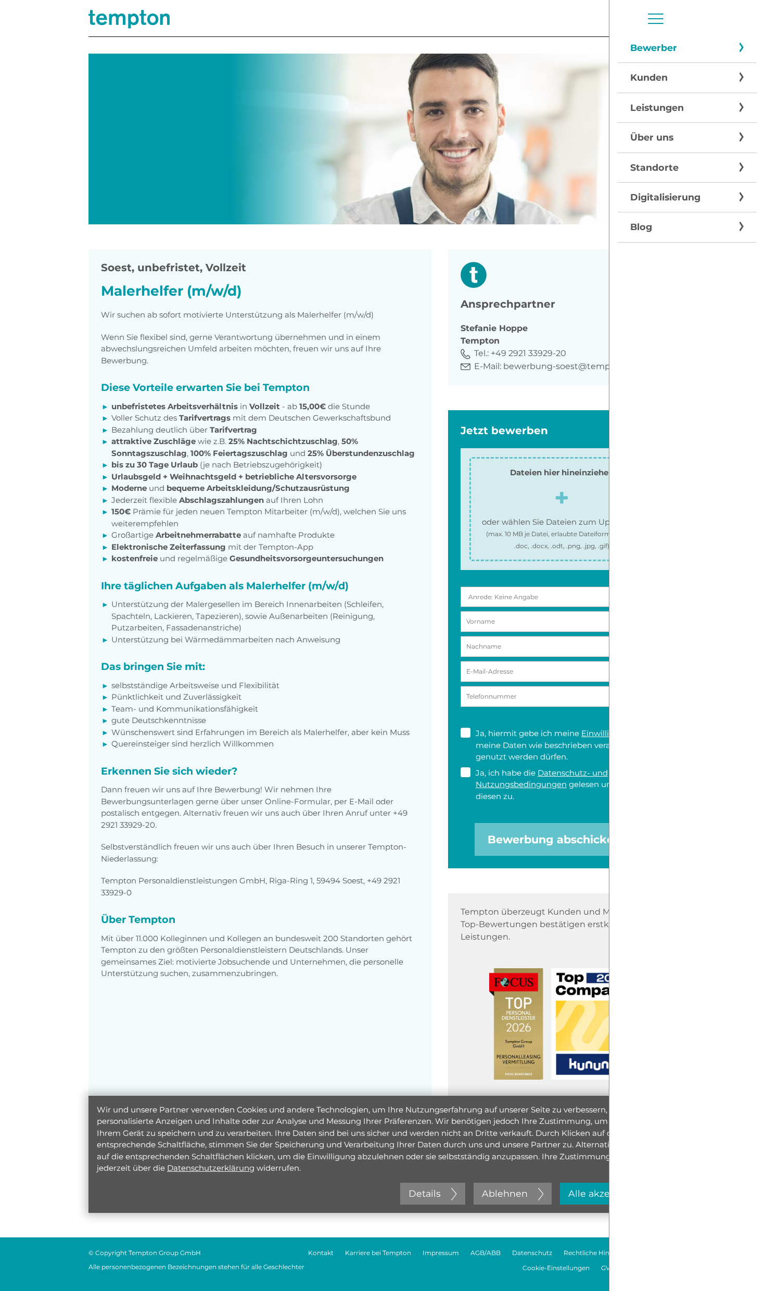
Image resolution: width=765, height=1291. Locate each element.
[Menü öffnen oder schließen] (656, 18)
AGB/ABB (485, 1253)
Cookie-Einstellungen (556, 1268)
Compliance (658, 1253)
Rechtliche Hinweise (595, 1253)
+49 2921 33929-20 (528, 353)
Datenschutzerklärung (210, 1168)
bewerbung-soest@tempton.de (570, 366)
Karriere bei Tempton (378, 1253)
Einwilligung (605, 733)
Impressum (441, 1253)
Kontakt (321, 1253)
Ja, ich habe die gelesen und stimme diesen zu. (562, 784)
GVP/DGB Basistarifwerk (639, 1268)
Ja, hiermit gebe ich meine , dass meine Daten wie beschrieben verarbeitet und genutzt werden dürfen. (565, 745)
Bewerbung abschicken (554, 839)
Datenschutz (532, 1253)
